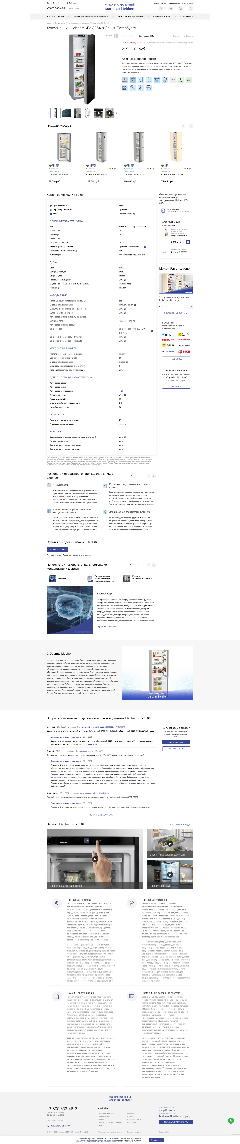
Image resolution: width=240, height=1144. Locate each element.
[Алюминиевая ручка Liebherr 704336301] (166, 252)
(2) (153, 169)
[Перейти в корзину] (180, 8)
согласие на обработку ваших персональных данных (95, 1140)
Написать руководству (176, 1122)
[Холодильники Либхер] (120, 7)
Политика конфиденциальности (110, 1132)
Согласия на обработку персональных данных (120, 1142)
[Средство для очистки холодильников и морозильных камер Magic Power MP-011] (166, 232)
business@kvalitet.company (175, 1116)
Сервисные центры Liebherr (110, 1123)
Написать (176, 386)
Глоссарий (131, 1114)
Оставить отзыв (57, 550)
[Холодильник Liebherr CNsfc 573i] (139, 147)
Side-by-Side (186, 16)
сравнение (92, 744)
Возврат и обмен (134, 1120)
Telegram (72, 3)
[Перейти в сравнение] (170, 8)
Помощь (130, 1117)
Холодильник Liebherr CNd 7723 (89, 751)
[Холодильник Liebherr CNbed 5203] (176, 147)
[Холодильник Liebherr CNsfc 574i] (101, 147)
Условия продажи (134, 1132)
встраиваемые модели (60, 777)
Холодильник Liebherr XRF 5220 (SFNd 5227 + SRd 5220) (101, 727)
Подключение (104, 1117)
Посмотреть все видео (179, 825)
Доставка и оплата (106, 1114)
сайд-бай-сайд (134, 774)
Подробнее (176, 359)
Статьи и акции (159, 3)
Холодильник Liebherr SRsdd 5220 (94, 793)
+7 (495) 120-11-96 (176, 377)
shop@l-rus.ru (167, 1110)
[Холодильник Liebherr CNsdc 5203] (64, 147)
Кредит (101, 1120)
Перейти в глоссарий (106, 627)
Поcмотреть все (176, 749)
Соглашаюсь (156, 1140)
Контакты (131, 1123)
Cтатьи (101, 1126)
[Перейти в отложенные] (160, 8)
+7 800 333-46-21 (57, 8)
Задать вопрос (176, 742)
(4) (115, 169)
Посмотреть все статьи (176, 313)
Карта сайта (164, 1132)
